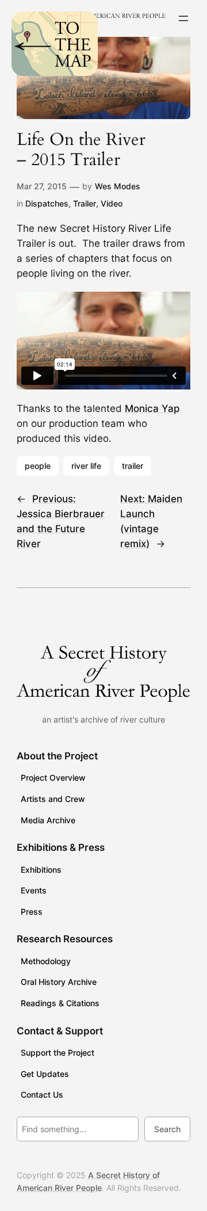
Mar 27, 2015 (42, 186)
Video (111, 203)
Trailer (84, 203)
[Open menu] (183, 18)
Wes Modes (117, 186)
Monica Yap (152, 408)
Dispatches (46, 203)
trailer (132, 466)
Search (167, 1129)
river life (86, 466)
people (38, 466)
